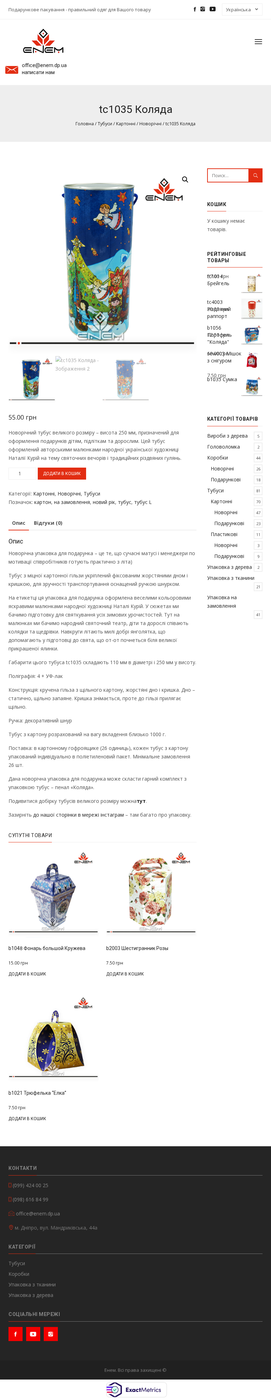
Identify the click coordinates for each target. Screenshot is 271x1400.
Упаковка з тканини (230, 578)
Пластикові (224, 534)
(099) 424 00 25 (30, 1185)
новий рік (104, 502)
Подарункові (226, 479)
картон (42, 502)
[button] (185, 179)
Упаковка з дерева (229, 567)
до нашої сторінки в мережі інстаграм (78, 814)
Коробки (217, 457)
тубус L (143, 502)
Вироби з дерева (227, 435)
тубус (124, 502)
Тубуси (105, 123)
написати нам (38, 72)
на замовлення (72, 502)
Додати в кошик (62, 473)
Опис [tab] (18, 522)
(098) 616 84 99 (30, 1199)
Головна (85, 123)
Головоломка (223, 446)
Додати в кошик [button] (27, 974)
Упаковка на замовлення (222, 601)
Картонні (126, 123)
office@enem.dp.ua (44, 65)
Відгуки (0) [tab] (48, 522)
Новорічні (150, 123)
